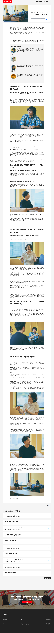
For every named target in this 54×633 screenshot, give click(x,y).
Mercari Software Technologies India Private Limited (27, 624)
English (47, 1)
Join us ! (27, 602)
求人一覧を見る (47, 578)
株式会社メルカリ (5, 619)
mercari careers (5, 624)
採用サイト (39, 1)
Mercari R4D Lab (48, 623)
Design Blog (47, 620)
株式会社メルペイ (22, 619)
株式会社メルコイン (23, 623)
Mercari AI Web (47, 624)
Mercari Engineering (48, 619)
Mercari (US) (22, 620)
